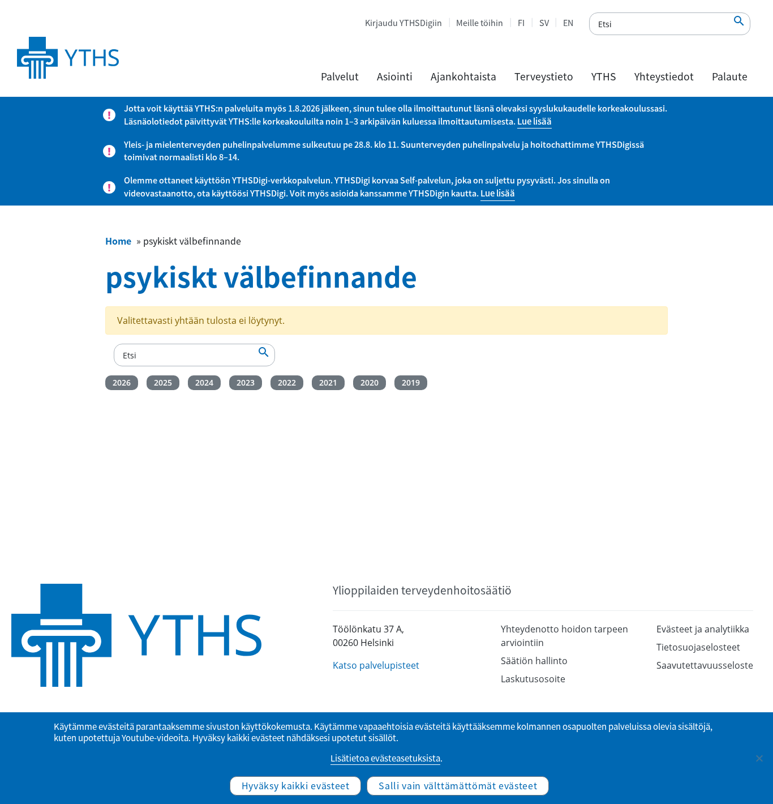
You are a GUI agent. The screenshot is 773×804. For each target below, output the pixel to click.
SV (544, 22)
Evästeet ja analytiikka (702, 629)
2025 (163, 382)
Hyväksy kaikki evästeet (296, 785)
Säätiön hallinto (534, 661)
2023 (246, 382)
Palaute (730, 76)
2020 (369, 382)
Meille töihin (479, 22)
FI (521, 22)
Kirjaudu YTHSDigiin (403, 22)
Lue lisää (534, 121)
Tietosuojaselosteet (698, 647)
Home (118, 240)
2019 (411, 382)
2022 (287, 382)
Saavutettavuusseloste (704, 665)
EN (568, 22)
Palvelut (340, 76)
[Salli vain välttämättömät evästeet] (759, 758)
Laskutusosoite (533, 679)
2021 (328, 382)
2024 (204, 382)
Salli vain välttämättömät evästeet (458, 785)
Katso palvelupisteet (376, 665)
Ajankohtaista (463, 76)
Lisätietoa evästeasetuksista (385, 758)
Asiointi (395, 76)
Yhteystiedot (664, 76)
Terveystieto (543, 76)
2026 (122, 382)
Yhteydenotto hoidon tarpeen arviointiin (564, 636)
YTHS (603, 76)
